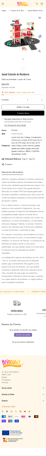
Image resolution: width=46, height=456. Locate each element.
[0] (41, 3)
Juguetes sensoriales (32, 148)
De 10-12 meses (21, 143)
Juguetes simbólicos (18, 151)
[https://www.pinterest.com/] (2, 411)
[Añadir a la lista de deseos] (39, 18)
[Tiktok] (29, 411)
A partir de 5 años (17, 10)
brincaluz (15, 130)
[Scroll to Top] (42, 444)
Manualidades (16, 154)
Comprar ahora (23, 113)
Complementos (36, 137)
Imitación (31, 145)
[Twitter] (16, 411)
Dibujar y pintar (22, 145)
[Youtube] (25, 411)
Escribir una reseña (23, 334)
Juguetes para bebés (18, 148)
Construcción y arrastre (19, 140)
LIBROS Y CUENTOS (32, 151)
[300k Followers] (7, 411)
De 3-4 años (31, 143)
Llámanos (7, 380)
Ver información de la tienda (15, 125)
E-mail (5, 382)
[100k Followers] (11, 411)
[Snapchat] (20, 411)
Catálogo (27, 137)
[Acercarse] (39, 51)
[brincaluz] (23, 4)
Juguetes (37, 145)
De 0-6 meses (32, 140)
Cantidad (5, 99)
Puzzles (24, 154)
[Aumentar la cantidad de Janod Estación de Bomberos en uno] (41, 99)
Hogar (4, 10)
